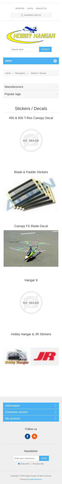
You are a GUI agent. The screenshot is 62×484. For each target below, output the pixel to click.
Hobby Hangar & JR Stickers (31, 334)
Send (44, 458)
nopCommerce (36, 479)
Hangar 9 (31, 280)
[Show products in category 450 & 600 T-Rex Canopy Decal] (31, 140)
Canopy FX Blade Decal (31, 226)
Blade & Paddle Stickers (31, 172)
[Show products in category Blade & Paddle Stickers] (31, 194)
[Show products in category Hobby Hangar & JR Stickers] (31, 356)
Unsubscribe (38, 464)
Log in (30, 9)
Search (45, 49)
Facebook (27, 436)
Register (20, 9)
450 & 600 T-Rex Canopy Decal (31, 118)
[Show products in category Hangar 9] (31, 302)
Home (8, 73)
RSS (34, 436)
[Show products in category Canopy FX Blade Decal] (31, 248)
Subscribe (25, 464)
